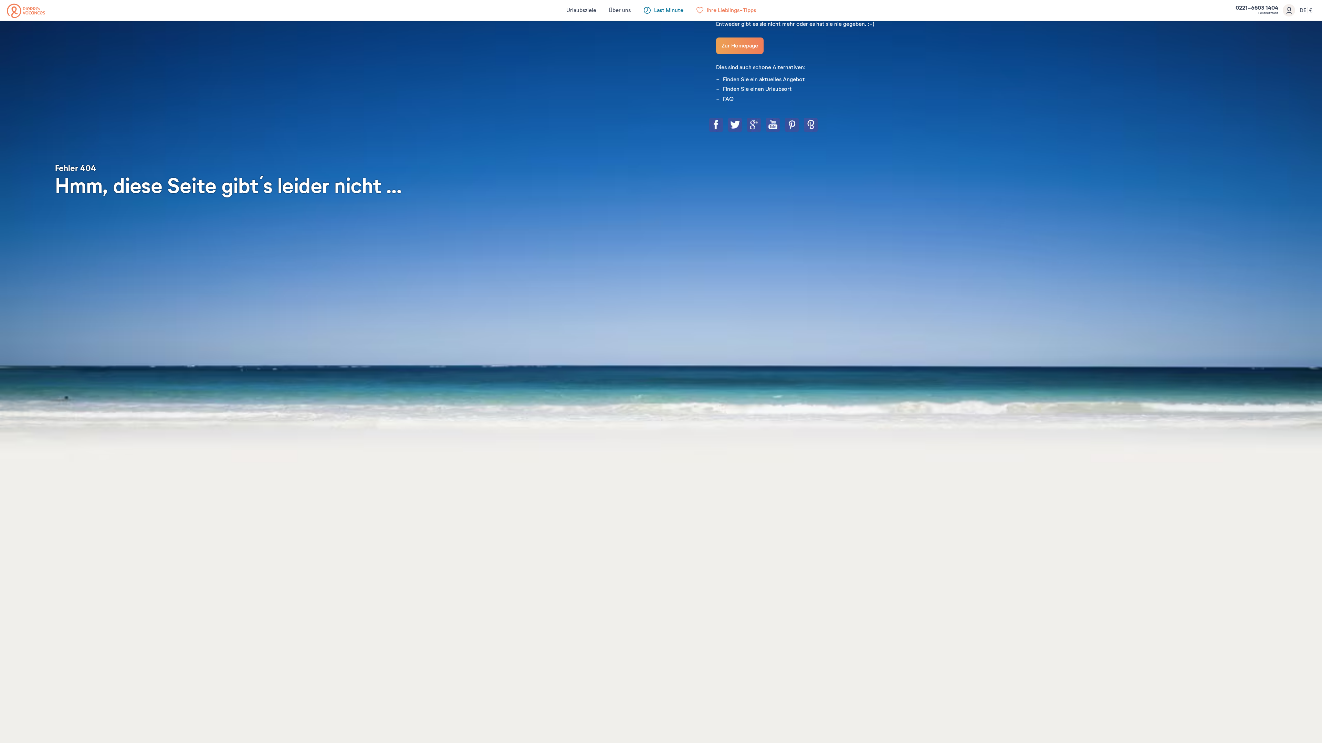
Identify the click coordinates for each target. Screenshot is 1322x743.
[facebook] (723, 125)
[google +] (761, 125)
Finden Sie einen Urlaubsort (757, 89)
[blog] (818, 125)
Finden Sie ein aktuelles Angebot (764, 79)
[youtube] (780, 125)
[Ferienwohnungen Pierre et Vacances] (26, 11)
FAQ (728, 99)
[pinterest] (799, 125)
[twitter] (742, 125)
